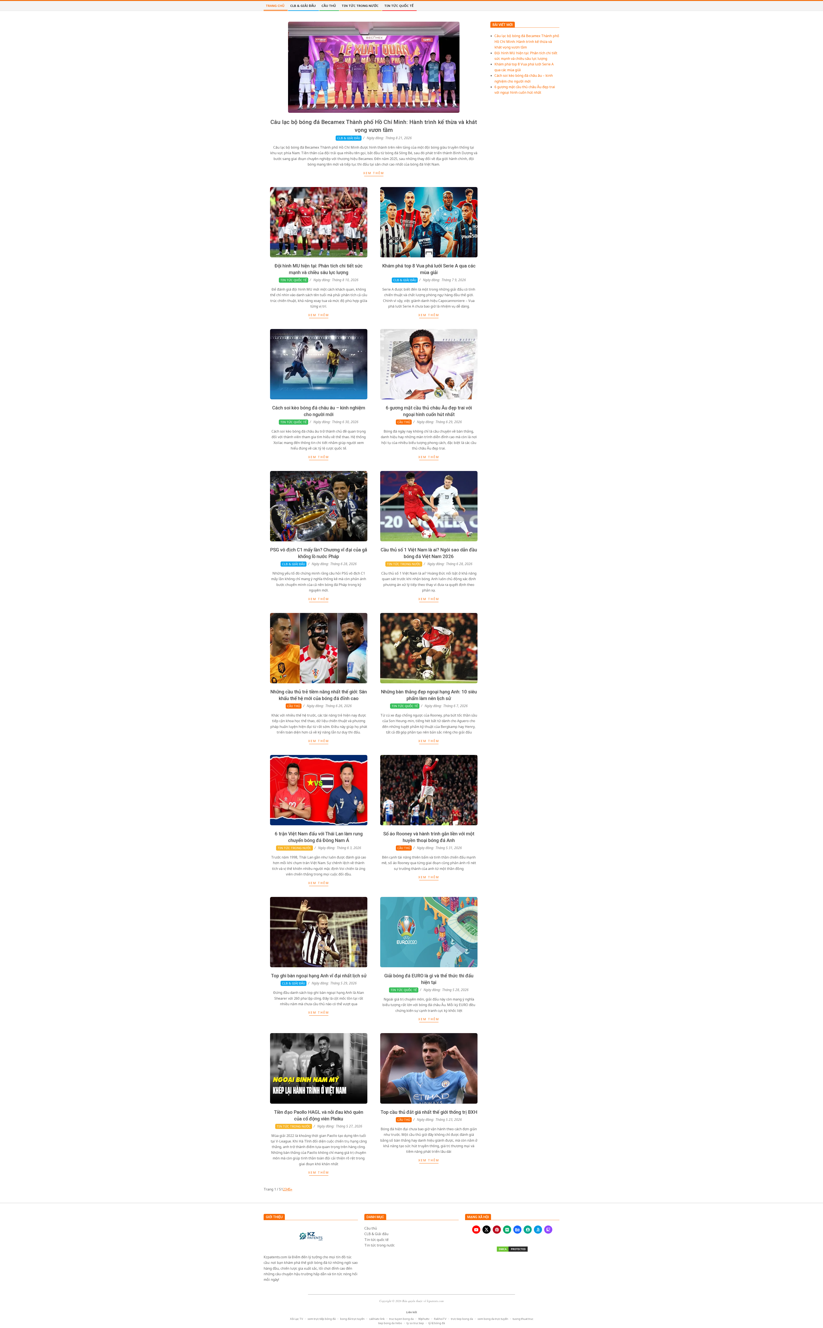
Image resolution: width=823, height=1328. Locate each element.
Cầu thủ (403, 422)
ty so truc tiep (415, 1323)
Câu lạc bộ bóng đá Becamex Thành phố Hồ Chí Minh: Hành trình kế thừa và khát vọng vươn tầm (526, 41)
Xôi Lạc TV (296, 1319)
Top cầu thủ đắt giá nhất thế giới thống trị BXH (428, 1112)
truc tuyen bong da (401, 1319)
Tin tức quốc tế (293, 280)
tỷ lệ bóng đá (436, 1323)
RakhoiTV (440, 1319)
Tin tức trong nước (404, 564)
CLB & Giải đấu (348, 138)
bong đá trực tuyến (352, 1319)
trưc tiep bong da (462, 1319)
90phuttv (424, 1319)
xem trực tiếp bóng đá (322, 1319)
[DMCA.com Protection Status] (512, 1249)
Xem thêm (373, 173)
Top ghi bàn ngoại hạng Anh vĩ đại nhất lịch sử (318, 975)
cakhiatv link (377, 1319)
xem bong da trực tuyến (493, 1319)
